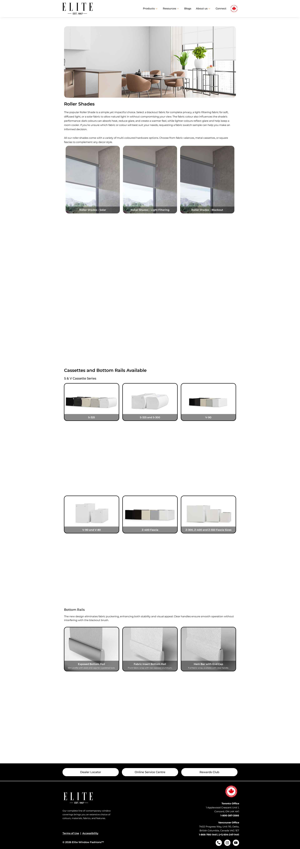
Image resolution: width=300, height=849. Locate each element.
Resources (169, 8)
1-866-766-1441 (208, 834)
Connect (221, 8)
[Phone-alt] (219, 843)
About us (202, 8)
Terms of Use (70, 833)
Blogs (187, 8)
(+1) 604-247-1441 (229, 834)
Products (149, 8)
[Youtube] (236, 843)
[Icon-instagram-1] (227, 843)
